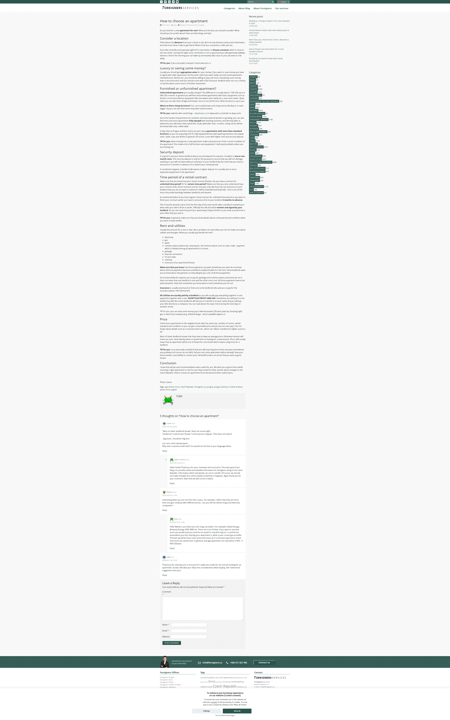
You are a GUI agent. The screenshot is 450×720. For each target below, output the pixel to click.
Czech (209, 686)
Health (253, 122)
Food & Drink (255, 116)
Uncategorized (256, 186)
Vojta (175, 25)
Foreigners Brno (166, 680)
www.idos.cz (205, 63)
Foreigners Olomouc (168, 687)
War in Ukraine (256, 193)
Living (252, 141)
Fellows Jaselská (257, 113)
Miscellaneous (256, 147)
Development (255, 95)
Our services (281, 8)
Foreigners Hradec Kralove (170, 685)
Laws (252, 138)
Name (165, 624)
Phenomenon (256, 156)
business (219, 682)
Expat (252, 107)
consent (214, 702)
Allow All (237, 711)
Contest (253, 86)
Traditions (254, 177)
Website (165, 636)
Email (165, 630)
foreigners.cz (200, 387)
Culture (253, 92)
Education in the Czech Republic (264, 101)
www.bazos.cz (201, 113)
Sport (252, 174)
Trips (252, 183)
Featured (183, 25)
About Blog (244, 8)
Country (253, 89)
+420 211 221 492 (238, 662)
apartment (169, 387)
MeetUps (253, 144)
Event (252, 104)
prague (210, 387)
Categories (229, 8)
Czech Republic (187, 387)
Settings (206, 711)
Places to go (255, 159)
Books (252, 80)
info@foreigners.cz (212, 662)
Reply (164, 451)
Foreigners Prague (167, 677)
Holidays (253, 125)
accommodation (207, 677)
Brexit (252, 83)
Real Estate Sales (257, 168)
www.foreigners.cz (261, 684)
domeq (240, 687)
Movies (253, 150)
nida (168, 557)
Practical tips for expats (195, 25)
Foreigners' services (259, 119)
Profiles (253, 165)
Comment (166, 593)
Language (254, 135)
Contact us (264, 662)
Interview (254, 129)
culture (203, 686)
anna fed (219, 677)
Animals (253, 77)
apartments (204, 682)
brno (177, 387)
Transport (254, 180)
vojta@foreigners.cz (220, 532)
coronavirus (237, 681)
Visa (251, 189)
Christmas (226, 682)
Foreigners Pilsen (166, 682)
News (252, 153)
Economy (254, 98)
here (232, 715)
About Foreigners (262, 8)
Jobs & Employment (258, 132)
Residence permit (257, 171)
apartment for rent (240, 678)
